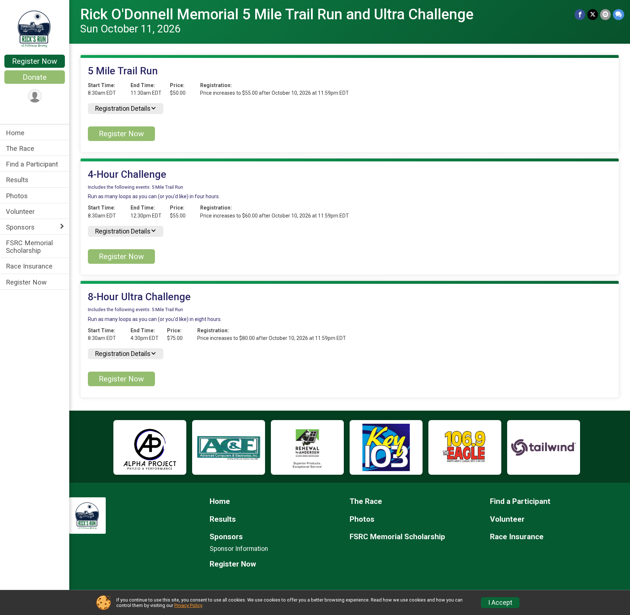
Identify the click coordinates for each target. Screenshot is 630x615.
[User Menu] (35, 96)
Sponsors (20, 227)
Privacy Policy (188, 605)
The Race (20, 148)
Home (15, 133)
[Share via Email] (605, 14)
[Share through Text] (618, 14)
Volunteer (20, 211)
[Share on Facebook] (580, 14)
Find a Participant (32, 164)
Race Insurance (29, 266)
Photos (17, 196)
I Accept (500, 602)
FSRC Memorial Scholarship (29, 246)
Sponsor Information (239, 548)
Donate (35, 77)
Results (17, 180)
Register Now (34, 61)
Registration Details (123, 108)
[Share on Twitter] (592, 14)
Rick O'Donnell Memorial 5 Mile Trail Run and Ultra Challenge (277, 14)
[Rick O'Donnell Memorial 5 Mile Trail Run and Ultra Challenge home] (34, 28)
